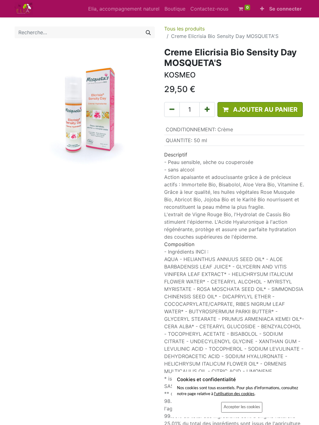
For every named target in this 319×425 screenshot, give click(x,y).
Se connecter (285, 9)
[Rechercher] (148, 32)
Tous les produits (184, 29)
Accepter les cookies (242, 407)
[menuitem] (124, 8)
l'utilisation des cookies (234, 394)
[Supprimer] (172, 109)
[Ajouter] (207, 109)
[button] (262, 8)
